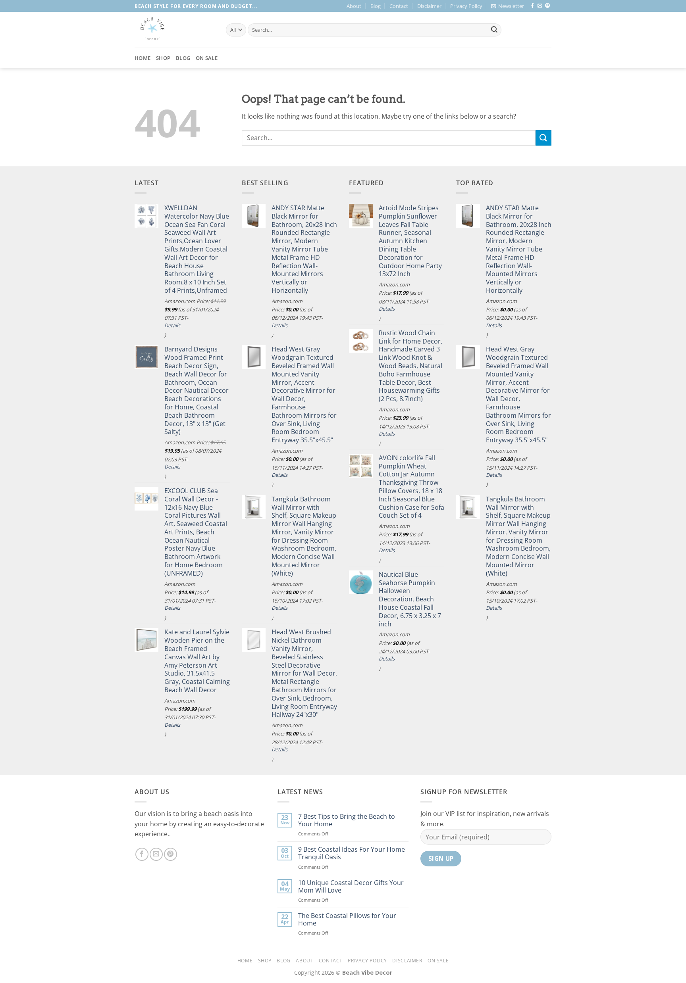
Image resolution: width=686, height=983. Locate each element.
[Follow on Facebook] (532, 6)
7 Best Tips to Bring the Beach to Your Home (346, 820)
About (354, 6)
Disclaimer (429, 6)
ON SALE (207, 57)
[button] (507, 6)
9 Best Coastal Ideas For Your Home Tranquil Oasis (351, 853)
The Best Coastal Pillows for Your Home (347, 919)
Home (142, 57)
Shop (163, 57)
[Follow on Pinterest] (547, 6)
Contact (398, 6)
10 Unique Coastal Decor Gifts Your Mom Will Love (351, 886)
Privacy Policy (466, 6)
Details (172, 325)
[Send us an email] (540, 6)
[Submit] (494, 30)
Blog (375, 6)
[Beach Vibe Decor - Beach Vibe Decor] (174, 30)
